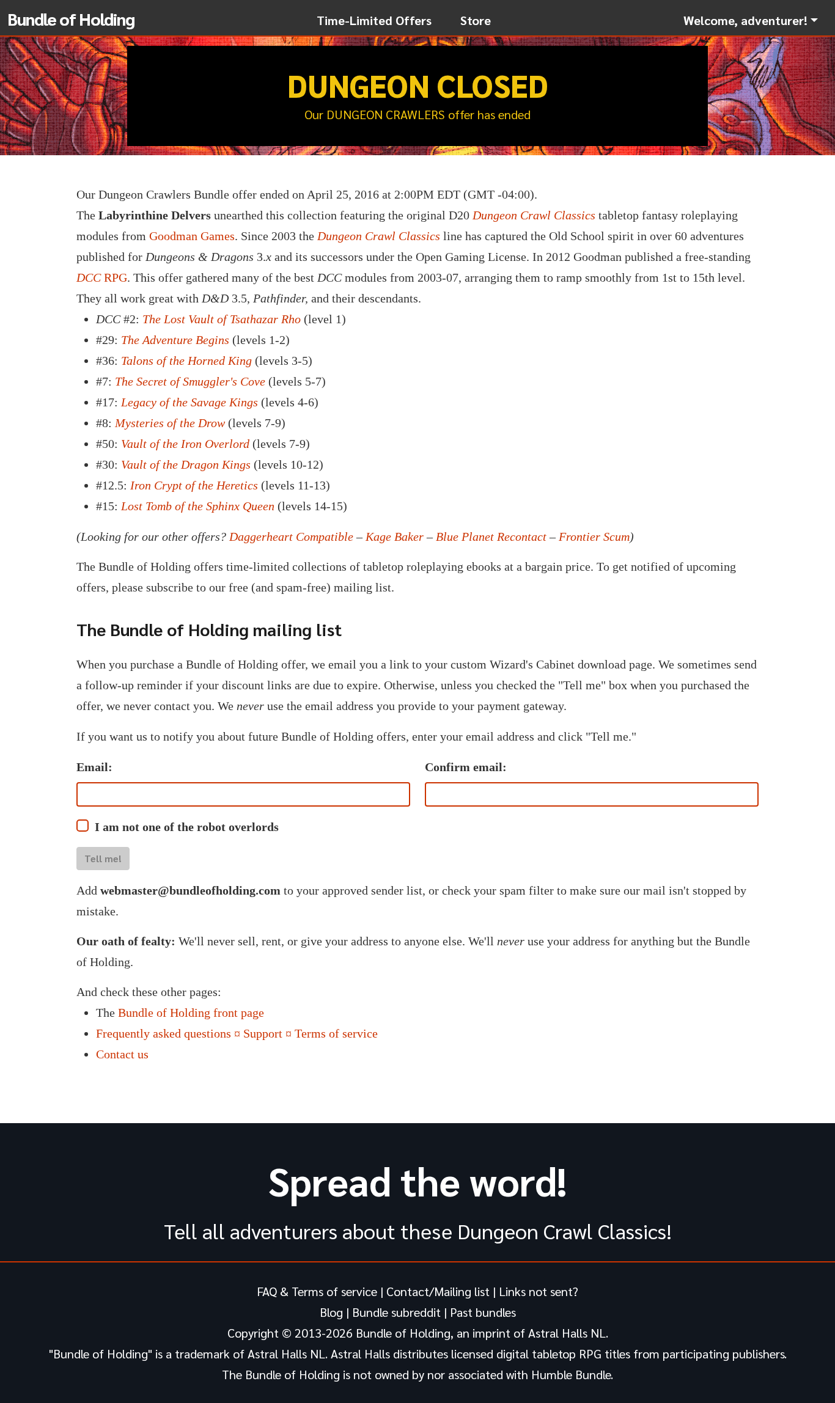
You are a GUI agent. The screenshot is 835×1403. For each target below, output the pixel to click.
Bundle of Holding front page (191, 1012)
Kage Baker (395, 536)
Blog (331, 1312)
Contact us (122, 1054)
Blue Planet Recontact (491, 536)
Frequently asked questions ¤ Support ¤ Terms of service (237, 1033)
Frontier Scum (594, 536)
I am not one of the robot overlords (187, 826)
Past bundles (483, 1312)
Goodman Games (192, 236)
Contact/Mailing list (438, 1291)
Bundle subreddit (396, 1312)
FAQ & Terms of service (317, 1291)
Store (475, 20)
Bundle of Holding (70, 18)
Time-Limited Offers (374, 20)
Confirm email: (466, 767)
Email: (94, 767)
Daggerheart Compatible (291, 536)
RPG (101, 277)
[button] (751, 20)
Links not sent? (538, 1291)
